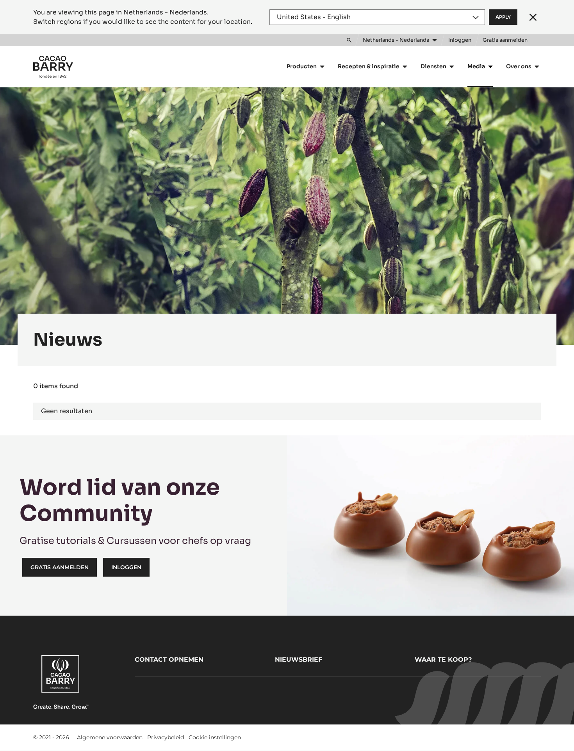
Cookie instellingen (215, 737)
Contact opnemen (169, 659)
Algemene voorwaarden (110, 737)
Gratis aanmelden (59, 567)
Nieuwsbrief (298, 659)
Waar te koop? (443, 659)
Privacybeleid (165, 737)
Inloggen (126, 567)
